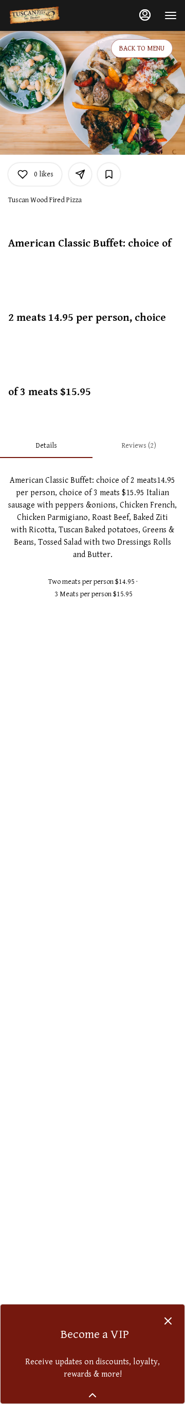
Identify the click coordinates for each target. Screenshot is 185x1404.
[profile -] (145, 15)
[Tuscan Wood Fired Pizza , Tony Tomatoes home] (54, 15)
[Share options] (80, 174)
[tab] (46, 445)
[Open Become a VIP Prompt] (92, 1395)
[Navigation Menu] (170, 15)
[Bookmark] (109, 174)
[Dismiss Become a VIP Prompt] (168, 1321)
